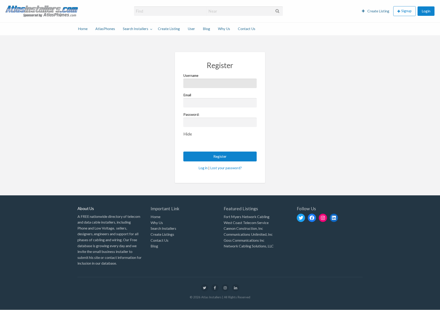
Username (190, 75)
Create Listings (162, 234)
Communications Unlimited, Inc (248, 234)
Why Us (224, 29)
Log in (203, 168)
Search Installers (135, 29)
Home (83, 29)
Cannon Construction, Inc (243, 228)
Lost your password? (226, 168)
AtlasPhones (105, 29)
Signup (406, 11)
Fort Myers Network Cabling (247, 216)
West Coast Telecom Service (246, 222)
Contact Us (246, 29)
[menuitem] (375, 11)
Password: (191, 114)
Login (426, 11)
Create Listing (378, 11)
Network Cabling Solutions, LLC (249, 246)
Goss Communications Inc (244, 240)
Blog (206, 29)
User (191, 29)
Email (187, 95)
